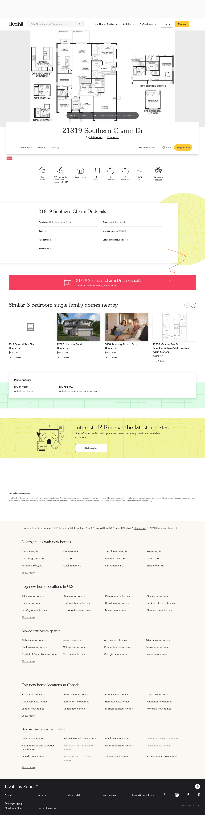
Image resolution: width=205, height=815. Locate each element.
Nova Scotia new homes (119, 745)
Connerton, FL (71, 551)
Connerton (113, 137)
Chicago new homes (158, 596)
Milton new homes (74, 708)
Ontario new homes (33, 756)
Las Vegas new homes (34, 610)
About (8, 795)
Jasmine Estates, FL (116, 551)
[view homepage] (16, 24)
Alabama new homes (33, 640)
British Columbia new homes (79, 738)
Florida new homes (74, 654)
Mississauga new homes (119, 708)
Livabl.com (130, 501)
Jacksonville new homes (161, 603)
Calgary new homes (158, 694)
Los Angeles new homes (77, 610)
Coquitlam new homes (34, 701)
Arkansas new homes (157, 640)
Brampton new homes (76, 694)
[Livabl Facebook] (188, 794)
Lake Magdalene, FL (33, 558)
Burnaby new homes (116, 694)
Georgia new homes (115, 654)
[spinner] (80, 24)
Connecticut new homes (118, 647)
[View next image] (195, 80)
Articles (127, 24)
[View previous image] (10, 80)
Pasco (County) (103, 528)
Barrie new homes (32, 694)
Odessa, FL (153, 558)
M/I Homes (95, 137)
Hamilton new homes (117, 701)
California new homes (34, 647)
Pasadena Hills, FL (32, 565)
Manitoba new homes (117, 738)
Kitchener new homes (159, 701)
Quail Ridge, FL (72, 565)
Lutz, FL (68, 558)
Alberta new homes (33, 738)
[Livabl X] (164, 794)
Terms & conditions (143, 795)
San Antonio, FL (114, 565)
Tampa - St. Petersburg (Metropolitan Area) (67, 528)
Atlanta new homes (33, 596)
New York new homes (159, 610)
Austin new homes (74, 596)
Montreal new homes (159, 708)
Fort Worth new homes (76, 603)
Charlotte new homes (117, 596)
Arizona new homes (115, 640)
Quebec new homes (116, 756)
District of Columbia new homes (40, 654)
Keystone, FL (154, 551)
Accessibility (75, 795)
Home (25, 528)
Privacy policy (108, 795)
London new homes (33, 708)
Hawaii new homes (156, 654)
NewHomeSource (15, 808)
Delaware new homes (157, 647)
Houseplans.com (47, 808)
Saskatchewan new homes (162, 756)
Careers (41, 795)
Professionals (146, 24)
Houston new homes (117, 603)
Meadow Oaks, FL (115, 558)
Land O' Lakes (123, 528)
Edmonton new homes (76, 701)
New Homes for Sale (104, 24)
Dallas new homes (32, 603)
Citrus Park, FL (30, 551)
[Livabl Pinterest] (199, 794)
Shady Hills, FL (155, 565)
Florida (36, 528)
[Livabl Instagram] (177, 795)
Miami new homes (115, 610)
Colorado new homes (75, 647)
